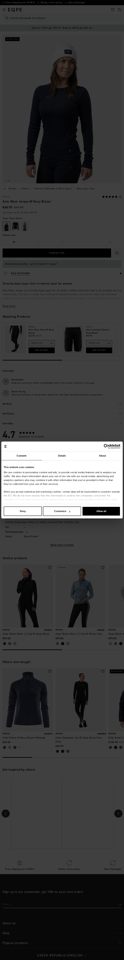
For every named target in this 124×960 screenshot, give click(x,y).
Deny (23, 511)
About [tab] (102, 455)
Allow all (101, 511)
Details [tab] (62, 455)
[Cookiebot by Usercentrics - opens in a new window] (106, 446)
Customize (60, 511)
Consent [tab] (21, 455)
